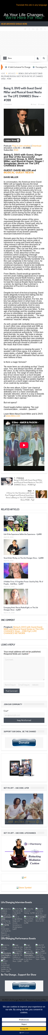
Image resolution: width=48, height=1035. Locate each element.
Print (34, 104)
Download (36, 146)
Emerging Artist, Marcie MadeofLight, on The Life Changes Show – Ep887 (21, 608)
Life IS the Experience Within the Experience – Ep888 (23, 534)
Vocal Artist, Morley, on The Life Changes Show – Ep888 (24, 558)
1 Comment (8, 104)
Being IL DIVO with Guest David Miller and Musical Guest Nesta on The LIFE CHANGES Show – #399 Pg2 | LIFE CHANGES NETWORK (24, 630)
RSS (16, 150)
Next (30, 491)
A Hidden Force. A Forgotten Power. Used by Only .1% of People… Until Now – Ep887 (23, 582)
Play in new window (21, 146)
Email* (6, 711)
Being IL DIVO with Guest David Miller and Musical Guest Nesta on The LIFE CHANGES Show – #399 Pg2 (28, 482)
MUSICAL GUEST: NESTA (19, 172)
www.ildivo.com (13, 416)
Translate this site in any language (31, 5)
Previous (20, 478)
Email (42, 104)
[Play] (12, 141)
